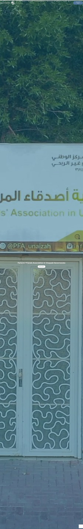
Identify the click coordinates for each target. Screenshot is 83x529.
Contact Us (65, 1)
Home (20, 1)
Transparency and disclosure (39, 1)
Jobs (69, 1)
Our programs (30, 1)
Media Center (58, 1)
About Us (24, 1)
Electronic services (50, 1)
